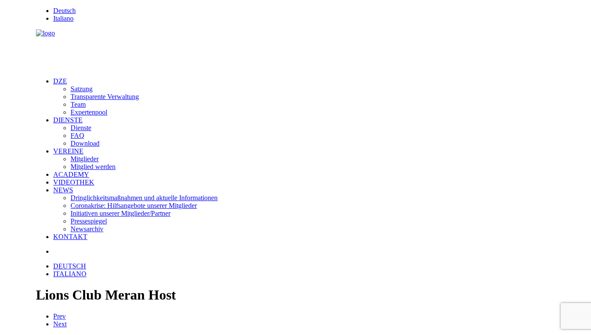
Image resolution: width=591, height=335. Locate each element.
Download (85, 143)
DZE (60, 81)
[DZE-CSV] (295, 49)
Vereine (68, 151)
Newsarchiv (87, 229)
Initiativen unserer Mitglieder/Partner (120, 213)
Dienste (68, 120)
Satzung (82, 89)
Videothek (73, 182)
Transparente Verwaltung (105, 96)
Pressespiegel (89, 221)
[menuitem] (304, 11)
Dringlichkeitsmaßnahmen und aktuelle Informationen (144, 197)
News (63, 190)
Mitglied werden (93, 166)
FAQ (77, 135)
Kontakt (70, 236)
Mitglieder (85, 159)
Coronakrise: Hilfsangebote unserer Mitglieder (134, 205)
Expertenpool (89, 112)
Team (78, 104)
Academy (71, 174)
